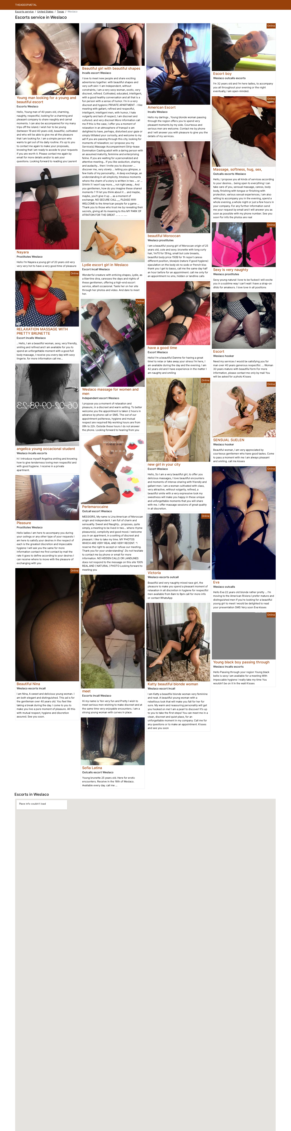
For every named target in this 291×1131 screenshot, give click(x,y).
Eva (216, 582)
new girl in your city (164, 464)
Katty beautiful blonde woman (173, 684)
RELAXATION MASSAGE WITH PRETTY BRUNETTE (42, 331)
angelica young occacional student (46, 449)
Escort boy (222, 73)
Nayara (23, 252)
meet (86, 691)
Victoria (154, 573)
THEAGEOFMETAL (26, 4)
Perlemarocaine (95, 507)
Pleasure (24, 523)
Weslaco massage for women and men (110, 391)
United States (45, 11)
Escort (218, 351)
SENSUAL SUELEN (228, 440)
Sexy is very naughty (230, 270)
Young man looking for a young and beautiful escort (46, 100)
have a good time (162, 348)
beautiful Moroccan (164, 236)
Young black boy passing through (241, 662)
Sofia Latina (92, 768)
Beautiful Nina (28, 684)
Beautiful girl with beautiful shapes (111, 68)
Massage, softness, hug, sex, (237, 169)
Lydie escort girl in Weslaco (105, 265)
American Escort (162, 107)
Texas (60, 11)
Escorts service (24, 11)
